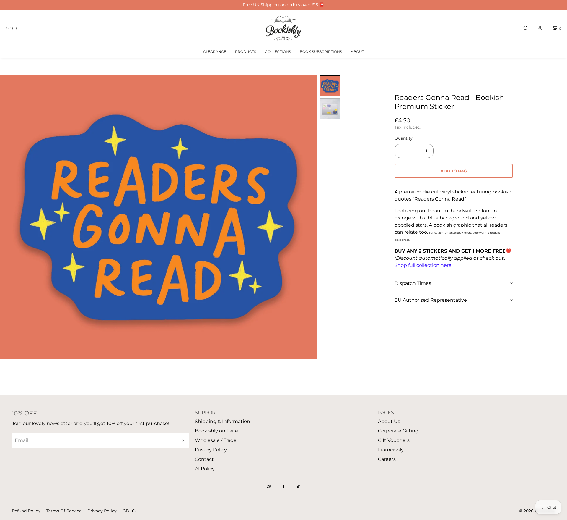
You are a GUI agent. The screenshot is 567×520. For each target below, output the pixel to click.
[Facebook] (283, 486)
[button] (526, 28)
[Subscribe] (181, 440)
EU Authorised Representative (431, 300)
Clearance (214, 51)
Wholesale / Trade (216, 440)
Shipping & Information (222, 421)
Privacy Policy (211, 450)
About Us (389, 421)
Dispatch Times (413, 283)
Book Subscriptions (321, 51)
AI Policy (205, 468)
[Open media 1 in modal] (158, 217)
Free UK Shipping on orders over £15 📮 (283, 4)
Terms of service (64, 510)
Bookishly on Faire (216, 431)
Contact (204, 459)
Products (245, 51)
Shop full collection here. (423, 265)
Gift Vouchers (394, 440)
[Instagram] (268, 486)
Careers (387, 459)
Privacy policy (102, 510)
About (357, 51)
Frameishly (391, 450)
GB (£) (11, 28)
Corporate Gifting (398, 431)
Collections (278, 51)
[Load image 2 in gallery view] (330, 108)
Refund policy (26, 510)
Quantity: (404, 138)
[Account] (539, 28)
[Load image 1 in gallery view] (330, 85)
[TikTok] (298, 486)
